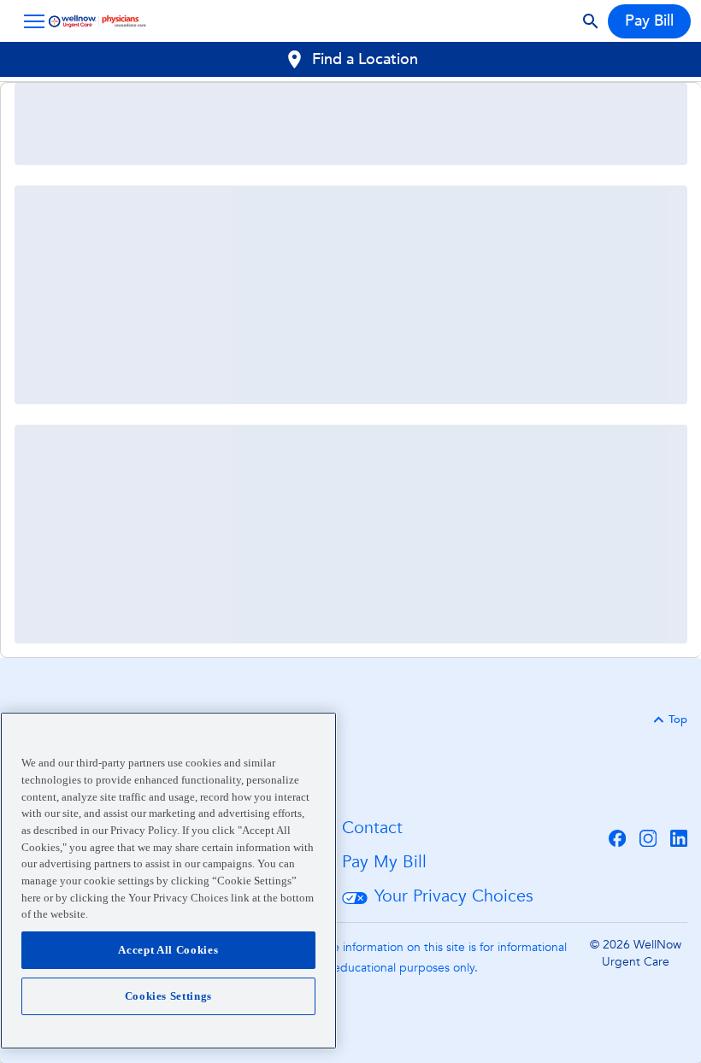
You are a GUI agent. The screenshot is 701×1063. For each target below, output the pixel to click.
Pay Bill (649, 21)
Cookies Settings (169, 996)
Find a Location (365, 59)
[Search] (591, 21)
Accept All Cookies (168, 949)
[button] (31, 21)
